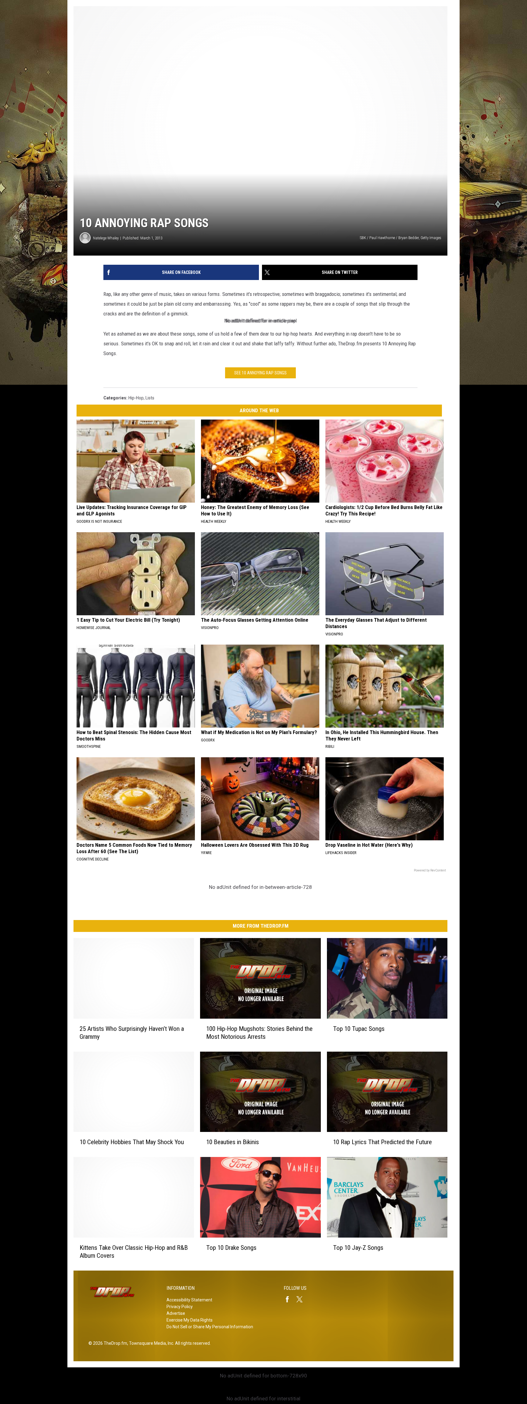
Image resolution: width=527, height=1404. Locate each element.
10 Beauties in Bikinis (232, 1142)
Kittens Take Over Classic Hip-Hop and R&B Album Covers (134, 1251)
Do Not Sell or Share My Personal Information (210, 1326)
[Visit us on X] (302, 1299)
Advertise (176, 1313)
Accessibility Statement (189, 1299)
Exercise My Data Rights (190, 1320)
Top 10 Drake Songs (231, 1247)
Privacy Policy (180, 1306)
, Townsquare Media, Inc (150, 1343)
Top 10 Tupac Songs (359, 1028)
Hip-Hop (136, 397)
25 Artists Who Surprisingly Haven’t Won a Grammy (132, 1032)
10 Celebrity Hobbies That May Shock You (132, 1142)
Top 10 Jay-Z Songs (358, 1247)
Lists (149, 397)
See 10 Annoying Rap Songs (260, 372)
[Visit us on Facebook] (290, 1299)
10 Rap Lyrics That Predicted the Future (382, 1142)
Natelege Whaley (106, 238)
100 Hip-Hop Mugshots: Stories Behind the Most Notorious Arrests (259, 1032)
